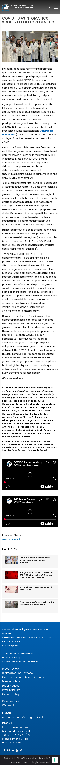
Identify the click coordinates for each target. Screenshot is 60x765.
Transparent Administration (18, 653)
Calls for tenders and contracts (20, 661)
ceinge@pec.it (10, 645)
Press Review (10, 669)
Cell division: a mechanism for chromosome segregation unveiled (36, 560)
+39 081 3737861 (12, 742)
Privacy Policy (11, 690)
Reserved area (11, 701)
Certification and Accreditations (23, 677)
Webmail (8, 705)
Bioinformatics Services (17, 673)
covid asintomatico (12, 539)
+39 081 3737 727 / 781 (16, 735)
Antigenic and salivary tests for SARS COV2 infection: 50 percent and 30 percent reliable (37, 575)
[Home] (17, 7)
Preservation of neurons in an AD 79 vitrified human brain (37, 603)
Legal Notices (10, 685)
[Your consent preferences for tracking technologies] (55, 760)
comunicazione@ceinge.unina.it (23, 717)
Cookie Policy (10, 694)
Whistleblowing (11, 657)
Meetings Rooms (13, 681)
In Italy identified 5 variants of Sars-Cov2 (36, 588)
